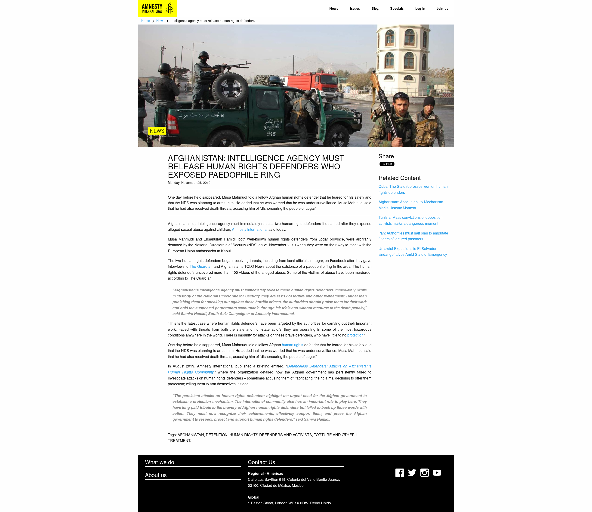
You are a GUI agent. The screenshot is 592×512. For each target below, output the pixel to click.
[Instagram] (425, 472)
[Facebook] (400, 472)
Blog (375, 8)
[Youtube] (437, 472)
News (333, 8)
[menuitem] (334, 8)
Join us (442, 8)
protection (355, 335)
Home (145, 20)
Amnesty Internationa (249, 229)
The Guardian (201, 266)
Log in (420, 8)
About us (156, 475)
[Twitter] (412, 472)
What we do (159, 462)
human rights (292, 344)
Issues (355, 8)
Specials (397, 8)
